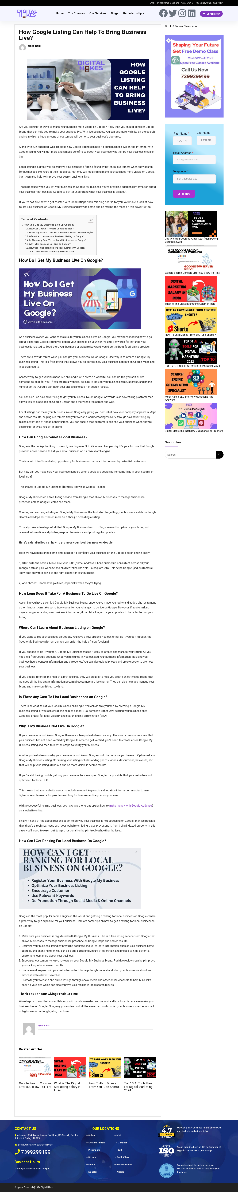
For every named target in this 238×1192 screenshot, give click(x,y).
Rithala (92, 1157)
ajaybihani (34, 46)
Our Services (97, 13)
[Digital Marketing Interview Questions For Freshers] (191, 416)
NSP (118, 1135)
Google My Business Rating (195, 1127)
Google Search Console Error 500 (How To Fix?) (35, 1085)
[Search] (220, 455)
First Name (181, 133)
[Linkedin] (191, 13)
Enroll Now (213, 13)
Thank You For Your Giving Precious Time (54, 251)
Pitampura (94, 1150)
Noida (91, 1164)
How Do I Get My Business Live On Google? (49, 224)
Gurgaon (123, 1142)
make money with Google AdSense (130, 805)
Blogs (114, 13)
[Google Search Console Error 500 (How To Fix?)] (191, 258)
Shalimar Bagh (96, 1142)
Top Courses (76, 13)
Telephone (180, 171)
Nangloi (92, 1172)
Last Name (203, 132)
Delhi (120, 1150)
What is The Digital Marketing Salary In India (67, 1087)
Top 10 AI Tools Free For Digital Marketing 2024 (138, 1087)
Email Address (183, 152)
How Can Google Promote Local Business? (51, 228)
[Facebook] (163, 13)
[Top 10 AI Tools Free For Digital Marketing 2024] (191, 351)
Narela (120, 1172)
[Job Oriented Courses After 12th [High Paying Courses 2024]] (191, 224)
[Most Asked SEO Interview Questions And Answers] (191, 382)
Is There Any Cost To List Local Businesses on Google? (57, 240)
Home (60, 13)
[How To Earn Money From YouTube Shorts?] (191, 320)
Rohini (91, 1135)
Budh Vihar (123, 1157)
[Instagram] (182, 13)
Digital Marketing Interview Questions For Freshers (194, 430)
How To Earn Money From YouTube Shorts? (105, 1085)
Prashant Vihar (124, 1164)
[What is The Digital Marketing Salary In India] (191, 289)
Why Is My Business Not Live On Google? (50, 244)
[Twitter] (172, 13)
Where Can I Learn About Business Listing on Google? (57, 236)
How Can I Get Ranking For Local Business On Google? (57, 248)
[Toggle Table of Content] (89, 220)
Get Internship (132, 13)
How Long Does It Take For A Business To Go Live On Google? (61, 232)
